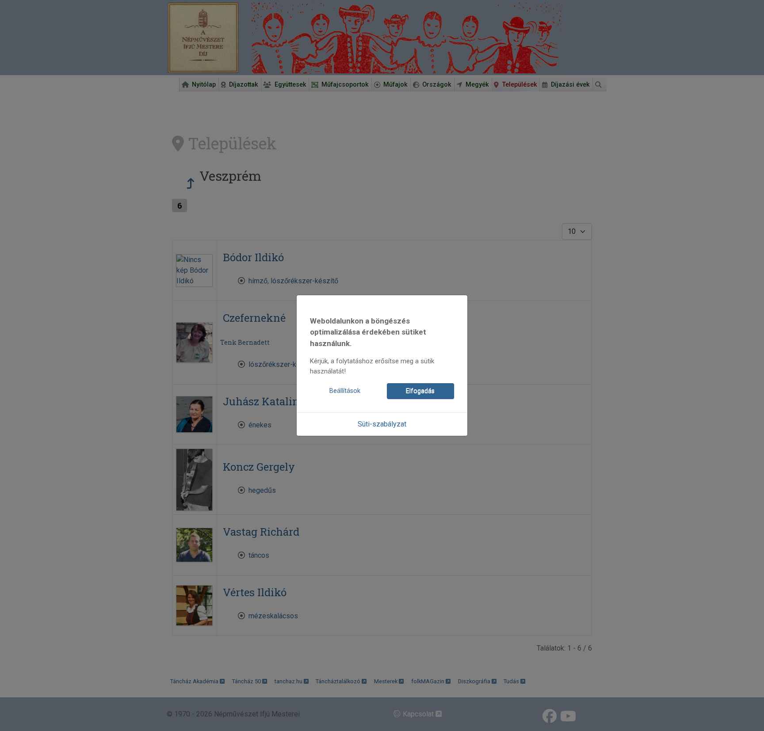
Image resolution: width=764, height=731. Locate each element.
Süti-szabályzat (382, 424)
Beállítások (344, 391)
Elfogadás (420, 391)
